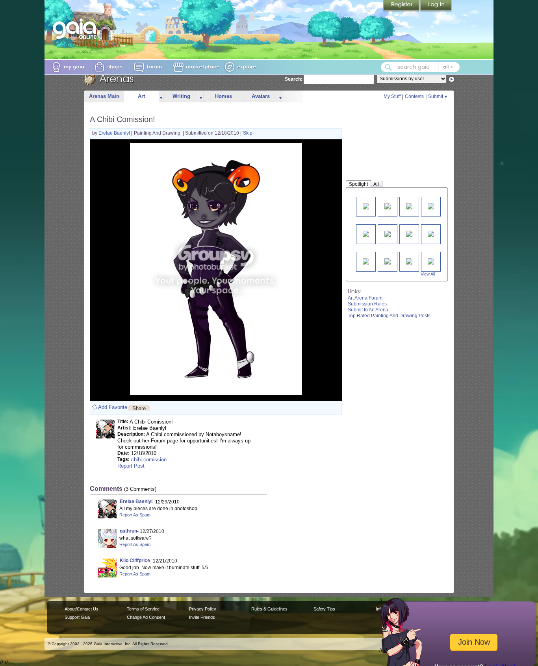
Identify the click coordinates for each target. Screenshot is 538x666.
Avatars (261, 96)
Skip (247, 133)
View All (428, 274)
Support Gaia (77, 617)
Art (141, 96)
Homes (223, 96)
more (161, 96)
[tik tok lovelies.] (366, 233)
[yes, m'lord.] (387, 233)
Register (401, 6)
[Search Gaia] (388, 67)
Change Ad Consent (146, 617)
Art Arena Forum (365, 298)
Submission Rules (367, 304)
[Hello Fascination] (387, 206)
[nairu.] (431, 233)
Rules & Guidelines (269, 609)
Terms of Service (143, 609)
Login (436, 6)
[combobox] (420, 67)
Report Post (131, 466)
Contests (414, 96)
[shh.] (387, 261)
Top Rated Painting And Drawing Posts (389, 315)
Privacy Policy (202, 609)
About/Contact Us (81, 609)
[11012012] (409, 261)
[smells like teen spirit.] (409, 206)
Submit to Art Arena (368, 310)
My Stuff (392, 96)
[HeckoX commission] (409, 233)
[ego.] (366, 261)
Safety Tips (324, 609)
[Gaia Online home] (76, 28)
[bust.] (431, 206)
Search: (293, 79)
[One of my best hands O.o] (366, 206)
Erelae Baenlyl (114, 133)
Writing (181, 96)
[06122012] (431, 261)
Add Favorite (112, 407)
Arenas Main (104, 96)
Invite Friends (202, 617)
